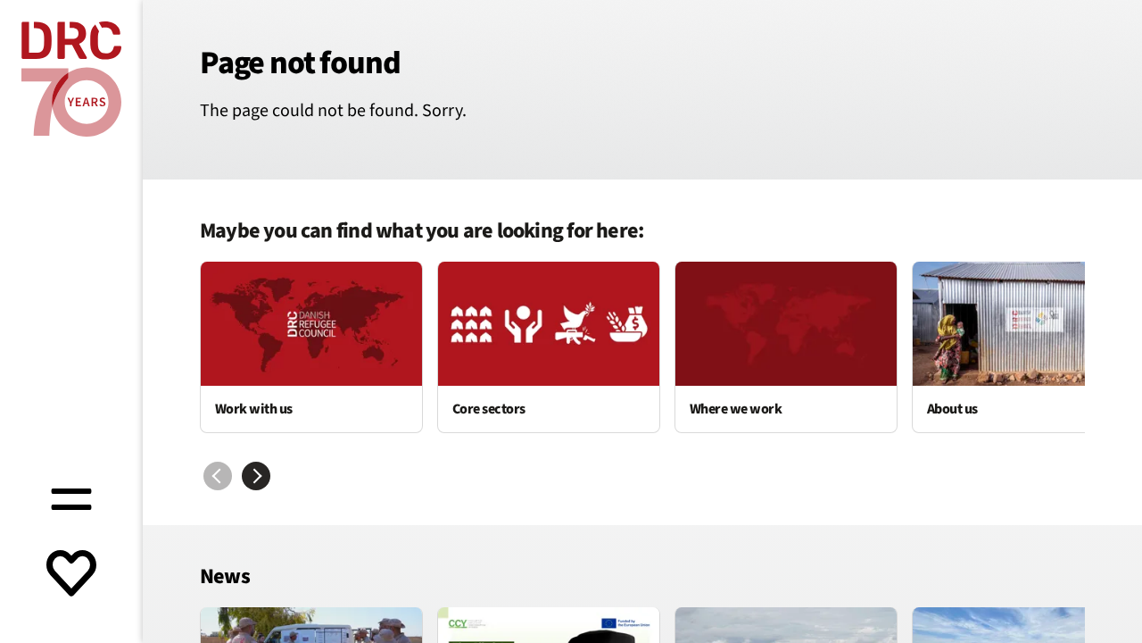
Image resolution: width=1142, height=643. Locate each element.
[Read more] (311, 347)
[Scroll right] (256, 476)
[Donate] (71, 575)
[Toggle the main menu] (71, 497)
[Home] (71, 79)
